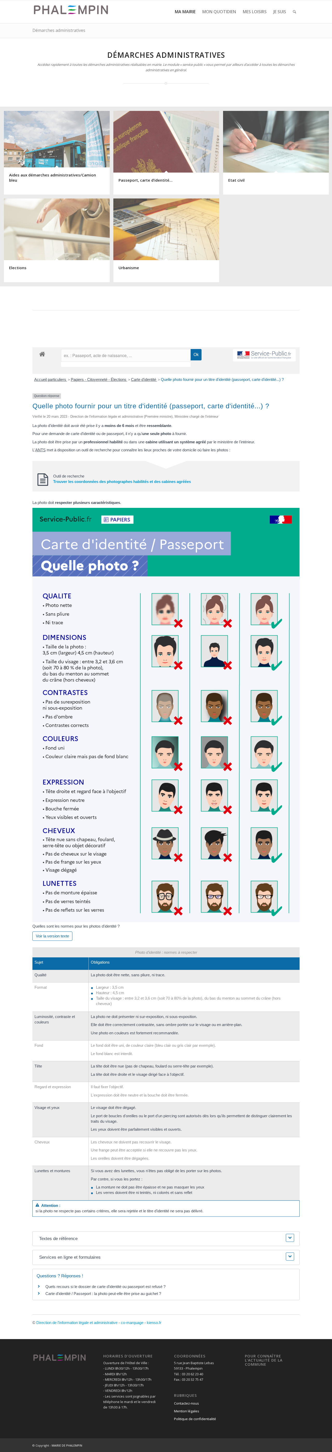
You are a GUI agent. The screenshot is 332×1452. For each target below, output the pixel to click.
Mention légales (186, 1411)
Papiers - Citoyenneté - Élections (99, 379)
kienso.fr (154, 1322)
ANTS (40, 450)
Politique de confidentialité (195, 1419)
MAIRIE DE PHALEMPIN (67, 1445)
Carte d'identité (144, 379)
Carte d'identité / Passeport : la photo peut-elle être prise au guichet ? (103, 1293)
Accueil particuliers (50, 379)
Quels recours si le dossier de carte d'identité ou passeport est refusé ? (105, 1286)
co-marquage (132, 1322)
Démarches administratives (58, 30)
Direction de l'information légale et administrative (76, 1322)
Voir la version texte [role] (52, 936)
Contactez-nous (186, 1403)
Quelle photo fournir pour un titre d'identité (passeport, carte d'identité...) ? (222, 379)
